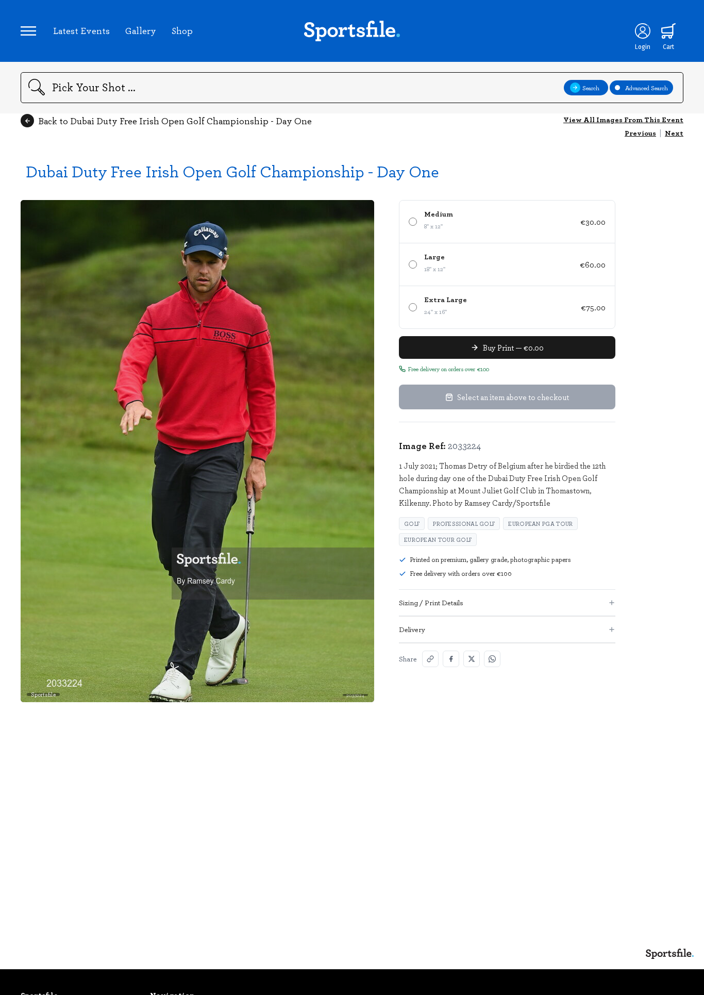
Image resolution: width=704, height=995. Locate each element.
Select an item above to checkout (513, 397)
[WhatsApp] (492, 659)
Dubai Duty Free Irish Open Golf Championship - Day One (232, 171)
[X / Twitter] (471, 659)
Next (674, 132)
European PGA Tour (540, 523)
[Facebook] (451, 659)
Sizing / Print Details (431, 602)
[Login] (642, 31)
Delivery (412, 629)
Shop (182, 30)
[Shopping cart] (668, 31)
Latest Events (81, 30)
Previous (640, 132)
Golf (412, 523)
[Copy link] (430, 659)
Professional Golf (464, 523)
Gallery (140, 30)
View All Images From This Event (623, 119)
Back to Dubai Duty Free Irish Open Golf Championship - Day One (175, 120)
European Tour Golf (438, 539)
